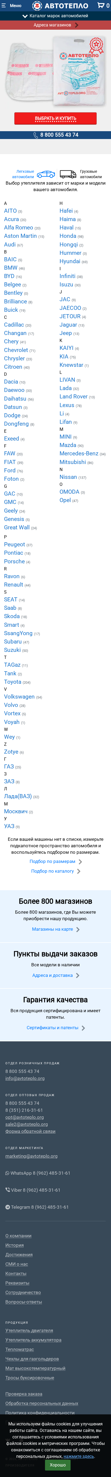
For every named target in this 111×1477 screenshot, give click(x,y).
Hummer (71, 253)
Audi (10, 244)
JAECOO (71, 308)
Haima (68, 219)
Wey (10, 737)
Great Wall (17, 527)
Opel (66, 500)
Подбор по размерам (53, 861)
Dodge (13, 415)
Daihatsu (16, 398)
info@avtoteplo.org (25, 1078)
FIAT (10, 462)
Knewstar (72, 365)
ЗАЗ (10, 781)
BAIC (11, 259)
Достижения (19, 1255)
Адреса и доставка (53, 975)
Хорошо (58, 1465)
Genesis (15, 519)
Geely (11, 510)
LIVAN (68, 380)
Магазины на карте (53, 929)
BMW (11, 268)
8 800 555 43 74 (58, 135)
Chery (12, 341)
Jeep (66, 333)
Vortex (13, 713)
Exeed (12, 438)
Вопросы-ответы (23, 1302)
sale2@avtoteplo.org (26, 1124)
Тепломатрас (19, 1349)
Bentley (14, 293)
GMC (11, 502)
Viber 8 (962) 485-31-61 (35, 1190)
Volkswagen (20, 696)
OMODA (70, 492)
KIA (65, 356)
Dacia (11, 381)
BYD (10, 276)
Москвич (16, 811)
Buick (11, 310)
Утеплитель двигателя (29, 1331)
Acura (12, 219)
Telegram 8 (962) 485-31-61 (39, 1207)
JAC (66, 299)
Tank (11, 673)
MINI (66, 436)
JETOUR (71, 316)
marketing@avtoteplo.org (31, 1156)
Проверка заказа (23, 1394)
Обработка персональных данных (41, 1403)
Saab (11, 608)
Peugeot (15, 544)
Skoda (12, 616)
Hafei (67, 211)
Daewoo (15, 390)
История (14, 1245)
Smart (12, 625)
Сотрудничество (23, 1292)
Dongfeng (17, 424)
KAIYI (67, 348)
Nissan (69, 477)
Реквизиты (17, 1283)
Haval (67, 227)
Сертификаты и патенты (53, 1027)
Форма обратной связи (30, 1131)
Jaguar (69, 324)
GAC (10, 493)
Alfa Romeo (19, 227)
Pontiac (14, 553)
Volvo (11, 705)
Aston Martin (21, 236)
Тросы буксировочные (29, 1378)
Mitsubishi (73, 462)
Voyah (12, 722)
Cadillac (14, 324)
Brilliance (16, 301)
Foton (12, 479)
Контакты (15, 1274)
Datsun (13, 407)
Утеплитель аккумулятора (33, 1340)
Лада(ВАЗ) (18, 796)
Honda (69, 236)
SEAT (11, 599)
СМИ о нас (16, 1264)
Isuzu (67, 284)
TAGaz (13, 665)
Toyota (13, 682)
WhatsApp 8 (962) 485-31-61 (40, 1173)
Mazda (69, 445)
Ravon (12, 576)
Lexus (68, 405)
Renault (14, 584)
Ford (10, 470)
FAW (10, 453)
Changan (16, 333)
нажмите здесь (79, 1456)
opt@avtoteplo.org (24, 1117)
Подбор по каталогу (53, 871)
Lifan (66, 422)
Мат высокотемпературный (35, 1368)
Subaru (13, 641)
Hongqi (69, 244)
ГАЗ (9, 766)
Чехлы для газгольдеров (32, 1359)
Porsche (15, 561)
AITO (11, 211)
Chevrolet (16, 350)
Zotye (12, 751)
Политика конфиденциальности (40, 1413)
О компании (18, 1236)
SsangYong (19, 633)
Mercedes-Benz (80, 453)
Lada (66, 388)
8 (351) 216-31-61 (24, 1110)
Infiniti (68, 276)
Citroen (14, 367)
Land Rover (74, 396)
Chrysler (15, 358)
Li (62, 413)
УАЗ (10, 826)
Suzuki (13, 650)
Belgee (13, 284)
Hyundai (71, 261)
